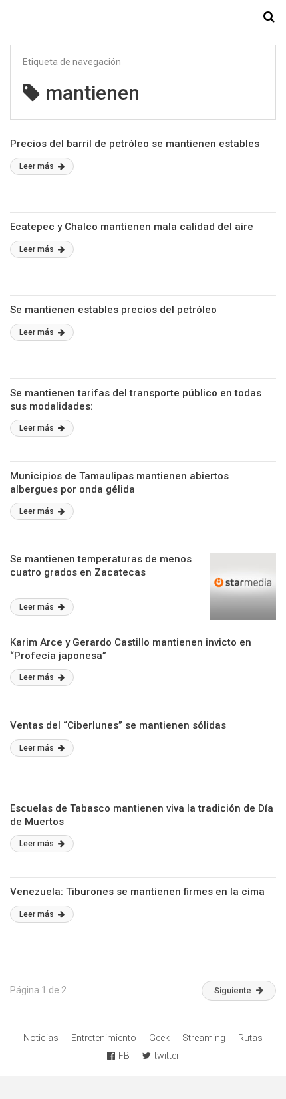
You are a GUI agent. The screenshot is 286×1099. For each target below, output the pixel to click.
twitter (167, 1055)
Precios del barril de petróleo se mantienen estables (134, 144)
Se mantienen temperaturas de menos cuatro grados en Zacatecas (101, 565)
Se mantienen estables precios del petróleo (113, 310)
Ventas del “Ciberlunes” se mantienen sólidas (118, 725)
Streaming (203, 1038)
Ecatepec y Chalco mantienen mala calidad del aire (131, 227)
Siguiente (232, 990)
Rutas (250, 1038)
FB (124, 1055)
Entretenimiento (103, 1038)
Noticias (41, 1038)
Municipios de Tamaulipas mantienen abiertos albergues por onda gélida (119, 482)
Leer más (37, 166)
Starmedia (143, 17)
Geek (159, 1038)
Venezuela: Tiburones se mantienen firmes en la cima (137, 892)
